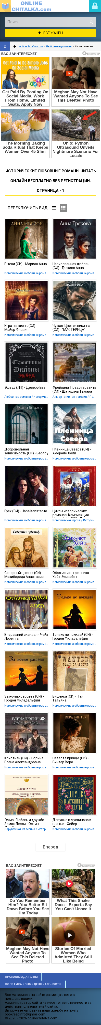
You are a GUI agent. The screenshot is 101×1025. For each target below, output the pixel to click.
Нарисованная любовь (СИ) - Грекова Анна (70, 266)
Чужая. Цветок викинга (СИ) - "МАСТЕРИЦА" (71, 328)
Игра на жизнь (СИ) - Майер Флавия (20, 328)
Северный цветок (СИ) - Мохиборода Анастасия (24, 575)
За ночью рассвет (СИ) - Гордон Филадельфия (24, 698)
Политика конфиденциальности (33, 984)
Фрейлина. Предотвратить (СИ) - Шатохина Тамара (74, 389)
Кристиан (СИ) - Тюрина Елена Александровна (23, 760)
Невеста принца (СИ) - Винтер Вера (70, 760)
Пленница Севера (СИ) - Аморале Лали (71, 451)
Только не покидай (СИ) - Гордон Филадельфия (72, 636)
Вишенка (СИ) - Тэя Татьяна (67, 698)
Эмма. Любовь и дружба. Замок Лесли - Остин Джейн (24, 822)
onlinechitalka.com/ (28, 6)
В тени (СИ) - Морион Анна (25, 264)
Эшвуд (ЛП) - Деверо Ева (24, 387)
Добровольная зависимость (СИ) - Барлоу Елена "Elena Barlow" (26, 451)
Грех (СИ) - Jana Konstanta (25, 511)
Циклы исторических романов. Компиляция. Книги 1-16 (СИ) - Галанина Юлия (73, 513)
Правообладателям (21, 977)
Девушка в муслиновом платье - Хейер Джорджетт (71, 822)
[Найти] (91, 22)
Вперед (50, 846)
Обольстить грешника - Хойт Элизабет (71, 575)
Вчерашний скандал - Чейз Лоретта (26, 636)
